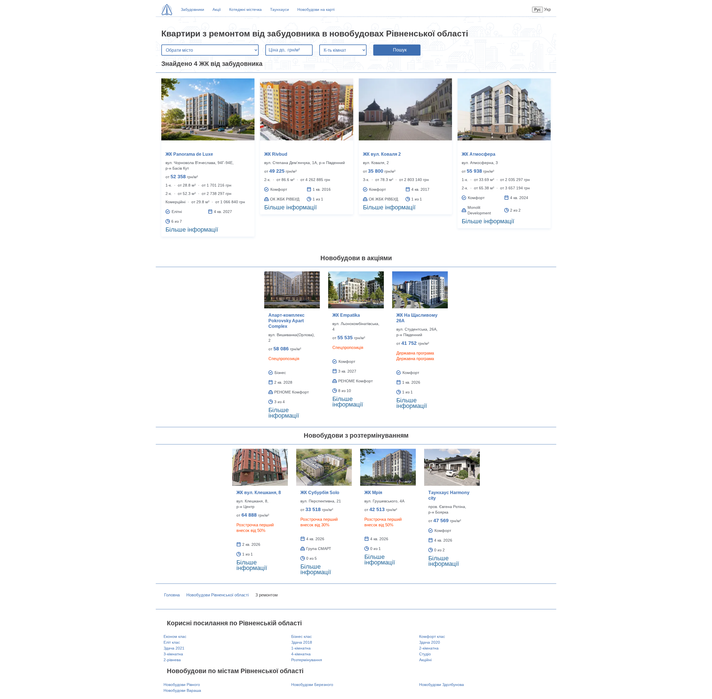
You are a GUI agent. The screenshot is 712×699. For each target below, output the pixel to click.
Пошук (400, 50)
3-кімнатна (173, 654)
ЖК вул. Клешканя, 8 (258, 492)
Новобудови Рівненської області (217, 595)
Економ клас (175, 636)
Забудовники (192, 9)
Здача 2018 (301, 642)
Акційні (425, 660)
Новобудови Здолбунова (441, 684)
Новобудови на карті (316, 9)
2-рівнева (172, 660)
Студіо (425, 654)
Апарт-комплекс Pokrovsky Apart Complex (286, 321)
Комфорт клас (432, 636)
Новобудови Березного (312, 684)
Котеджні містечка (245, 9)
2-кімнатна (429, 648)
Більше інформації (191, 229)
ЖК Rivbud (275, 154)
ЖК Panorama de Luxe (189, 154)
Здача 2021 (174, 648)
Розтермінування (306, 660)
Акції (216, 9)
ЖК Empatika (346, 315)
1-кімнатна (301, 648)
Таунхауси (279, 9)
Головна (172, 595)
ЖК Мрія (373, 492)
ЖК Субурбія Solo (319, 492)
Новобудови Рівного (182, 684)
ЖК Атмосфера (478, 154)
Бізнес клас (301, 636)
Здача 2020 (429, 642)
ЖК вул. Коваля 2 (382, 154)
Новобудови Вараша (182, 690)
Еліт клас (172, 642)
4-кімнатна (301, 654)
